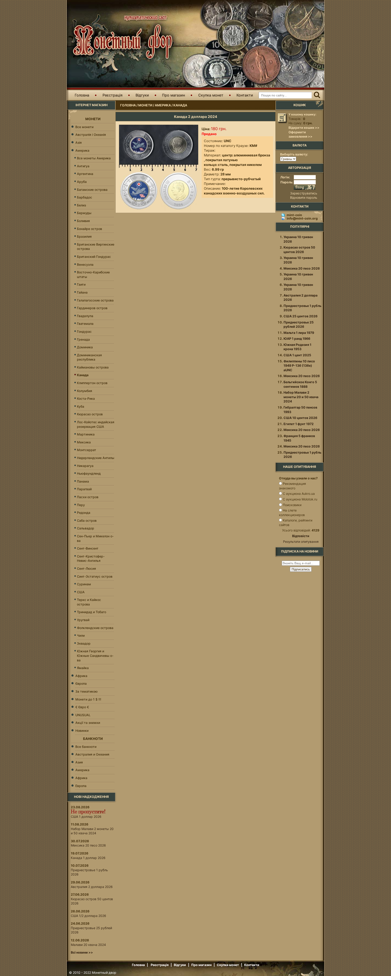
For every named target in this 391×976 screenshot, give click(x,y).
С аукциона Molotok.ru (300, 499)
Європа (81, 683)
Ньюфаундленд (89, 473)
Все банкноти (85, 747)
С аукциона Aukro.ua (299, 493)
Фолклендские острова (95, 628)
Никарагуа (85, 466)
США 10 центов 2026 (300, 418)
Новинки (81, 730)
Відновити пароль (303, 197)
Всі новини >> (82, 952)
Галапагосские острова (95, 300)
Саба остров (87, 520)
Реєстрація (112, 95)
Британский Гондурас (94, 256)
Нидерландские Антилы (95, 458)
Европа (80, 786)
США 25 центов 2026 (300, 316)
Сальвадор (85, 528)
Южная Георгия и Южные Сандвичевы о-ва (95, 655)
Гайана (82, 292)
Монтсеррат (86, 450)
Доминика (85, 347)
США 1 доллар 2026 (86, 816)
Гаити (81, 284)
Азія (78, 142)
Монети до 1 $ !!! (88, 699)
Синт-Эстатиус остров (94, 576)
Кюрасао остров (90, 414)
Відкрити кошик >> (303, 127)
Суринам (84, 584)
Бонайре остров (89, 229)
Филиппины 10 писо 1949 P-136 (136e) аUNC (299, 365)
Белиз (81, 205)
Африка (81, 676)
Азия (79, 762)
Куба (80, 406)
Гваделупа (85, 316)
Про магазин (173, 95)
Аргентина (85, 174)
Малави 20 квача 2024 (88, 945)
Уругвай (83, 620)
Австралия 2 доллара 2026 (92, 887)
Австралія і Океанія (90, 134)
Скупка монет (210, 95)
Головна (82, 95)
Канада (180, 105)
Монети (145, 105)
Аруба (82, 182)
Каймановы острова (93, 367)
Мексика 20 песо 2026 (88, 845)
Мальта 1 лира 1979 (299, 333)
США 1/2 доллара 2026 (88, 916)
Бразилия (84, 236)
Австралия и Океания (92, 754)
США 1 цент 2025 (297, 355)
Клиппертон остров (92, 383)
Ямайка (83, 668)
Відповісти (300, 536)
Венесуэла (85, 264)
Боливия (83, 221)
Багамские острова (92, 189)
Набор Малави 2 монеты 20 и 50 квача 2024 (301, 396)
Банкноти (93, 739)
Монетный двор (104, 972)
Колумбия (84, 391)
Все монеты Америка (94, 158)
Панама (83, 481)
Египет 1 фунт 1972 (299, 424)
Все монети (84, 127)
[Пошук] (317, 95)
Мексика (84, 442)
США (81, 592)
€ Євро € (82, 707)
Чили (81, 635)
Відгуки (142, 95)
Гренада (83, 339)
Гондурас (84, 331)
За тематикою (86, 691)
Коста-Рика (86, 398)
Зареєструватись (303, 193)
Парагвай (84, 489)
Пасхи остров (87, 497)
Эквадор (84, 643)
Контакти (244, 95)
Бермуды (84, 213)
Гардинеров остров (92, 308)
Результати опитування (301, 541)
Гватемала (85, 323)
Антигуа (83, 166)
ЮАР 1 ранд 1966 (297, 338)
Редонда (83, 512)
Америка (163, 105)
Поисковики (292, 505)
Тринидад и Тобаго (91, 612)
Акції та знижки (87, 723)
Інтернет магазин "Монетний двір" (121, 37)
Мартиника (86, 434)
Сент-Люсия (86, 568)
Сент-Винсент (87, 548)
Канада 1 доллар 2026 (88, 858)
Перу (81, 505)
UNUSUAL (83, 715)
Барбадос (84, 197)
